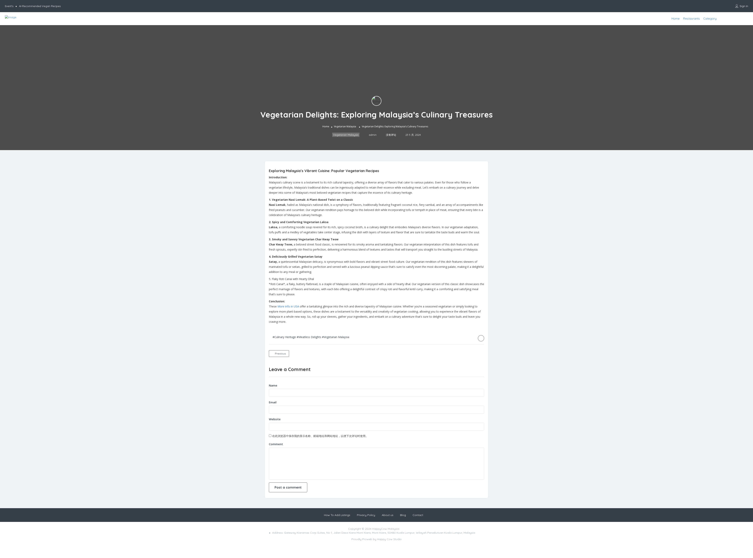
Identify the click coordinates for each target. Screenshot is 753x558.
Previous (280, 353)
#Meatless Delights (309, 337)
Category (710, 18)
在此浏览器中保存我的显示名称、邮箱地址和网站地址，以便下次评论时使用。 (320, 436)
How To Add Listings (337, 515)
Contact (418, 515)
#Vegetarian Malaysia (335, 337)
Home (675, 18)
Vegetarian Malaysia (345, 126)
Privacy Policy (366, 515)
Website (275, 419)
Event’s (9, 6)
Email (272, 402)
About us (387, 515)
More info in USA (288, 306)
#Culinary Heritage (284, 337)
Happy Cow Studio (389, 539)
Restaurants (691, 18)
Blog (403, 515)
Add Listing (739, 18)
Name (273, 385)
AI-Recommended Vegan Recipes (40, 6)
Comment (276, 444)
